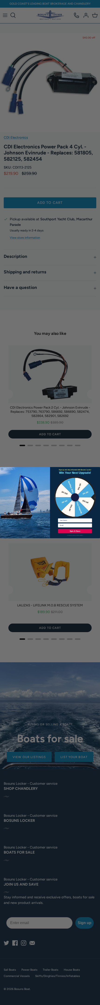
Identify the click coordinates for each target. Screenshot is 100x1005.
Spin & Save (75, 531)
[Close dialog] (2, 468)
